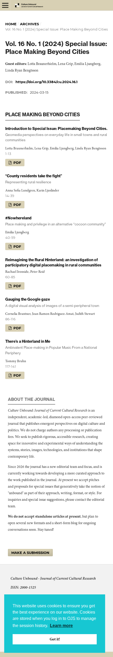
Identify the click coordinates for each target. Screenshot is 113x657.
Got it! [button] (55, 639)
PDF (16, 162)
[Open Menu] (5, 5)
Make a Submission (30, 552)
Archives (29, 24)
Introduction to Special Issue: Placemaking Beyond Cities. (56, 134)
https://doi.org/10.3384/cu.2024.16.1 (47, 82)
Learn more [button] (61, 625)
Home (11, 24)
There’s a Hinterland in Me (51, 347)
